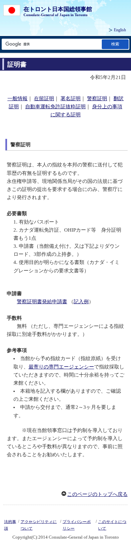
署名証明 (70, 98)
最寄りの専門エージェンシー (61, 366)
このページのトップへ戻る (97, 494)
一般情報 (17, 98)
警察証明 (97, 98)
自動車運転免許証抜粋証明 (55, 106)
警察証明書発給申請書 (42, 301)
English (120, 30)
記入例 (81, 301)
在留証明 (44, 98)
